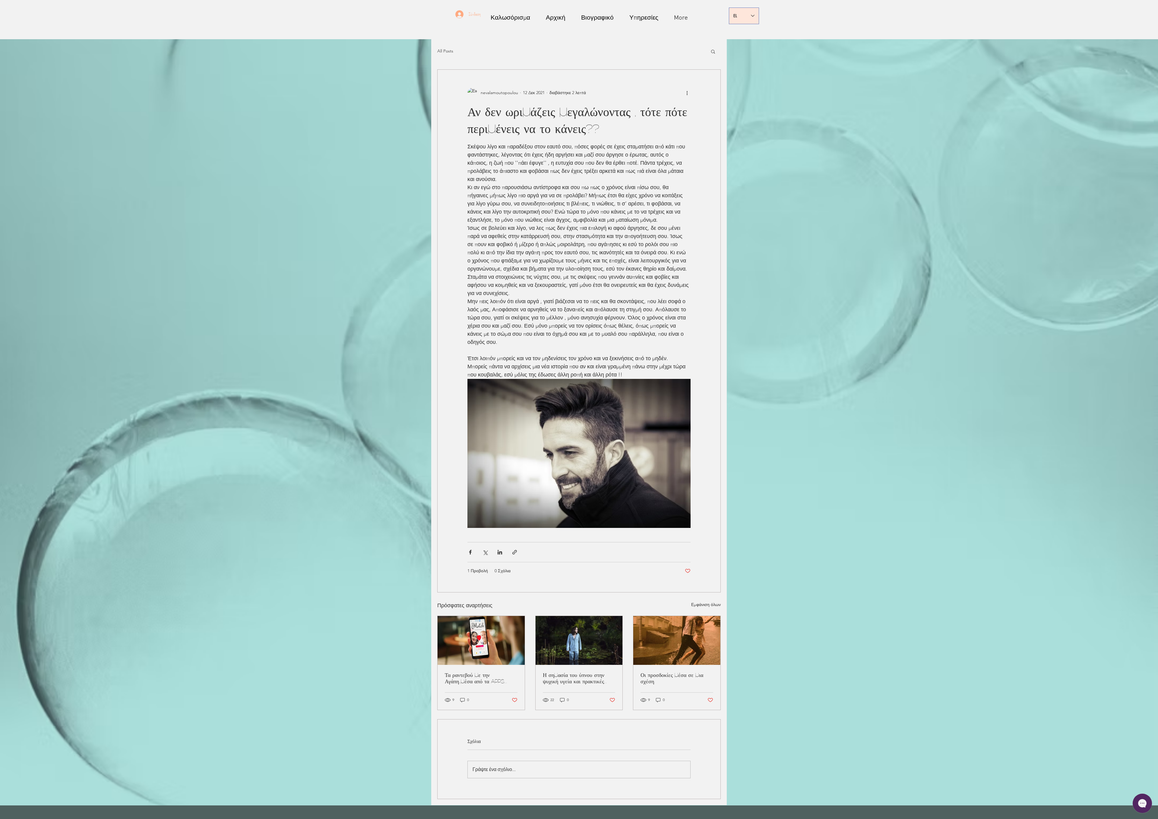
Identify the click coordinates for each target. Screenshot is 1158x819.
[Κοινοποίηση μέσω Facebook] (470, 552)
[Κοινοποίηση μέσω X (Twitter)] (485, 552)
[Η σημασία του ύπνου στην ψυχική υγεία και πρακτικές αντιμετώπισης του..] (579, 640)
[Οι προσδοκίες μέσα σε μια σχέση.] (676, 640)
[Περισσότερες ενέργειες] (687, 92)
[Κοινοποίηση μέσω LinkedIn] (500, 552)
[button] (713, 51)
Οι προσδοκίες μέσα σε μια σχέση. (672, 678)
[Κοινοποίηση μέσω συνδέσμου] (514, 552)
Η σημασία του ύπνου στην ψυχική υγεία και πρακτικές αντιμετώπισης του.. (573, 678)
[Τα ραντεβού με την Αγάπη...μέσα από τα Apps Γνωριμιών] (481, 640)
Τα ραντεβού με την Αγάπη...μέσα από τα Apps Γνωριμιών (474, 678)
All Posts (445, 51)
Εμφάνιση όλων (706, 604)
